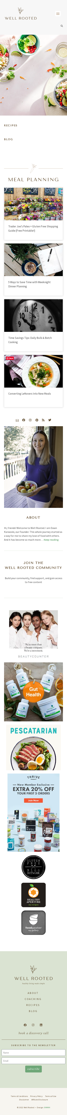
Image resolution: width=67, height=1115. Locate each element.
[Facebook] (24, 420)
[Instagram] (30, 420)
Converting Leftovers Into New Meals (29, 393)
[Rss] (43, 420)
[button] (58, 13)
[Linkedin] (41, 1025)
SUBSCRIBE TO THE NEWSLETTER (33, 1045)
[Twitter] (50, 420)
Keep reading (51, 539)
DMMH (47, 1107)
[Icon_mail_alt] (17, 420)
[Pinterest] (37, 420)
